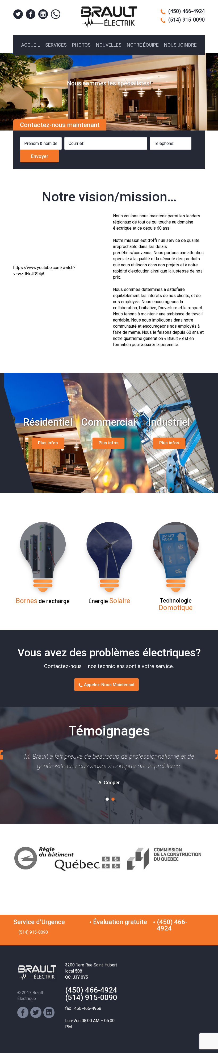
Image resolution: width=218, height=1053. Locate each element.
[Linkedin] (48, 1012)
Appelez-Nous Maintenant (109, 684)
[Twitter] (35, 1012)
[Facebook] (22, 1012)
